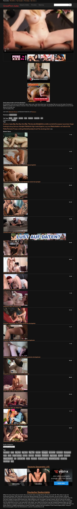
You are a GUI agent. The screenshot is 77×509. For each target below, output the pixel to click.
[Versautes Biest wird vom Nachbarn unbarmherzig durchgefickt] (38, 156)
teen (42, 118)
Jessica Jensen (13, 115)
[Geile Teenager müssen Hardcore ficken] (38, 382)
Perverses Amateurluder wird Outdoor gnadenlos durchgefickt (19, 323)
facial (25, 118)
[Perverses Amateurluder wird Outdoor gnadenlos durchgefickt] (38, 315)
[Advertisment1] (38, 72)
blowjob (15, 118)
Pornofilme (12, 0)
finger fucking (17, 455)
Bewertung (41, 5)
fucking (10, 126)
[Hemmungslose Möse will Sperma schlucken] (38, 139)
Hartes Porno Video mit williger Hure (12, 407)
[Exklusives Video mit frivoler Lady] (38, 298)
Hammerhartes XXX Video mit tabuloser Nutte (15, 424)
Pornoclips (26, 0)
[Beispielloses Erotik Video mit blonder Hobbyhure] (38, 365)
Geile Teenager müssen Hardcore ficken (13, 390)
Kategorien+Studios (24, 5)
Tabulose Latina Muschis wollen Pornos (13, 215)
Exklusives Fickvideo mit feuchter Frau (13, 198)
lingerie (41, 126)
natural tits (36, 118)
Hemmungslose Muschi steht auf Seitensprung (15, 256)
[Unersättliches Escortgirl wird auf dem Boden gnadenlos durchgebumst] (38, 349)
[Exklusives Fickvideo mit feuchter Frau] (38, 190)
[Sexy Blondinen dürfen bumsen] (38, 281)
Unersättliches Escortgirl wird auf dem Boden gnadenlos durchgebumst (21, 357)
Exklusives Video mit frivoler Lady (12, 306)
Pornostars (33, 5)
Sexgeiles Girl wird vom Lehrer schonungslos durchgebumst (19, 340)
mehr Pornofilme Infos (8, 108)
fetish (68, 124)
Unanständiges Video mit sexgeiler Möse (13, 441)
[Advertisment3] (38, 236)
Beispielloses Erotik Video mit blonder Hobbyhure (16, 374)
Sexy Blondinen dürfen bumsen (11, 289)
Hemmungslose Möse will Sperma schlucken (14, 148)
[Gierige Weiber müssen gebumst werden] (38, 264)
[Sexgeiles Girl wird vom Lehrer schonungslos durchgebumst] (38, 332)
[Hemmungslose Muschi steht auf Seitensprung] (38, 247)
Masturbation (55, 126)
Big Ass (16, 124)
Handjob (21, 126)
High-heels (35, 126)
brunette (45, 124)
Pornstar (10, 129)
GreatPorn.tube (11, 5)
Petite (5, 129)
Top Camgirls (19, 0)
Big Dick (22, 124)
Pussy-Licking (18, 129)
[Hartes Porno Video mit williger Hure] (38, 399)
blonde (10, 118)
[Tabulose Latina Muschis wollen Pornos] (38, 207)
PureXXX (14, 120)
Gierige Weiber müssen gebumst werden (13, 273)
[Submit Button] (70, 5)
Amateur (6, 124)
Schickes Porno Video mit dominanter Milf (14, 232)
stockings (44, 129)
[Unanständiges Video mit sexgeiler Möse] (38, 433)
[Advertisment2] (38, 92)
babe (11, 124)
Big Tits (28, 124)
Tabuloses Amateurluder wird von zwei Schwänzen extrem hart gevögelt (21, 181)
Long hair (47, 126)
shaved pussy (28, 128)
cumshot (21, 118)
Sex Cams (33, 0)
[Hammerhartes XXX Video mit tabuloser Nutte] (38, 416)
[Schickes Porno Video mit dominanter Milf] (38, 224)
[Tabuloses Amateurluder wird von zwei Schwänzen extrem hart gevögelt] (38, 173)
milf (61, 126)
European (58, 124)
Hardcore (30, 118)
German (15, 126)
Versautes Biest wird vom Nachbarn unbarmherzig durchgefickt (19, 165)
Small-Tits (37, 129)
